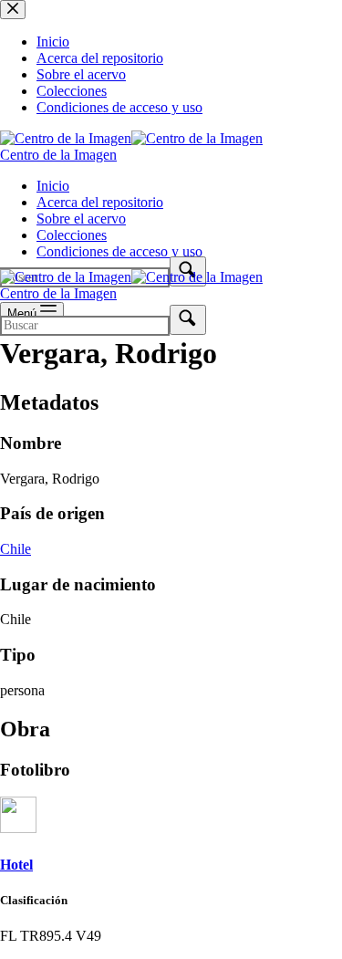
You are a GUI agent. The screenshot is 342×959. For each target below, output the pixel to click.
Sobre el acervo (81, 218)
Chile (15, 549)
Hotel (16, 864)
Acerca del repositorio (99, 202)
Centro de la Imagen (58, 154)
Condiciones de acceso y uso (119, 251)
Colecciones (71, 235)
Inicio (52, 185)
